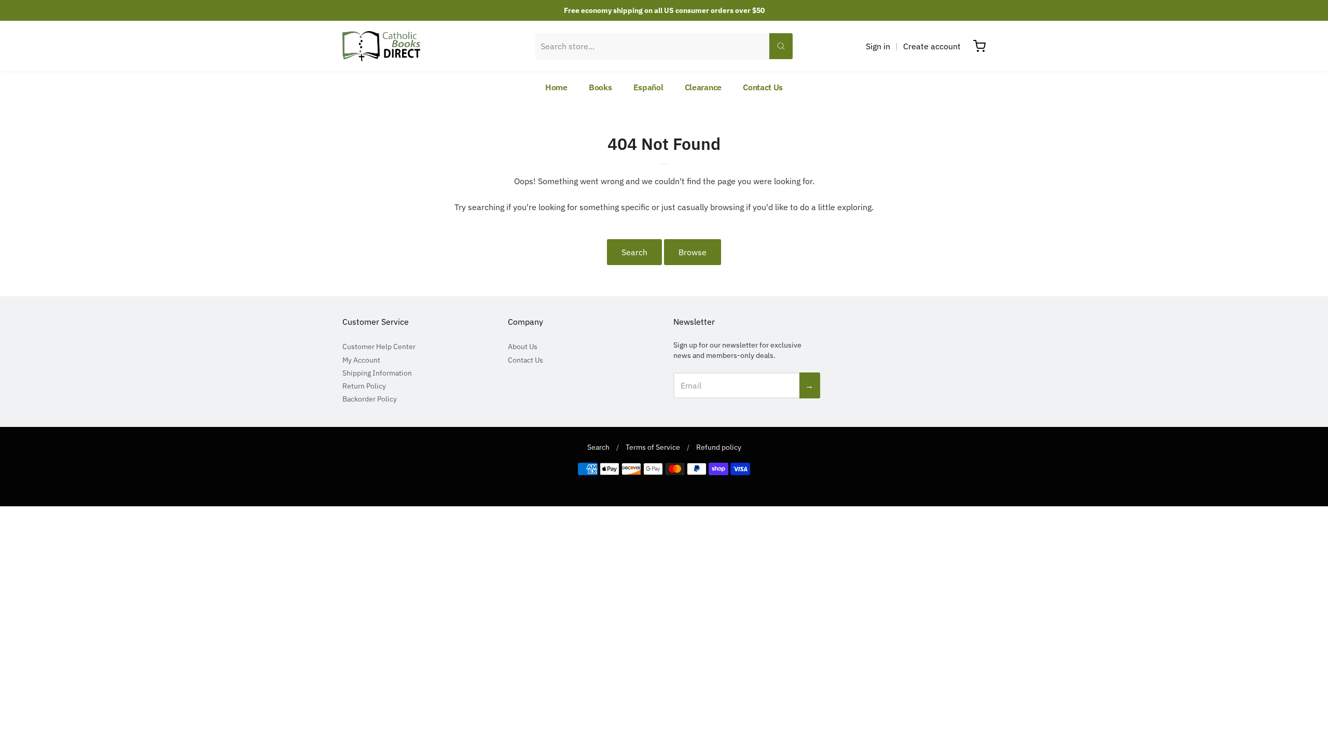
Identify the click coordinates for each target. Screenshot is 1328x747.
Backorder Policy (369, 399)
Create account (932, 46)
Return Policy (364, 386)
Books (600, 87)
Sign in (878, 46)
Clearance (703, 87)
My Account (361, 360)
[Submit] (781, 46)
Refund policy (718, 447)
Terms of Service (653, 447)
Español (648, 87)
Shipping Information (377, 373)
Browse (693, 252)
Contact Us (763, 87)
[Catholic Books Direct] (381, 46)
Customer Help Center (379, 346)
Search (634, 252)
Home (556, 87)
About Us (522, 346)
